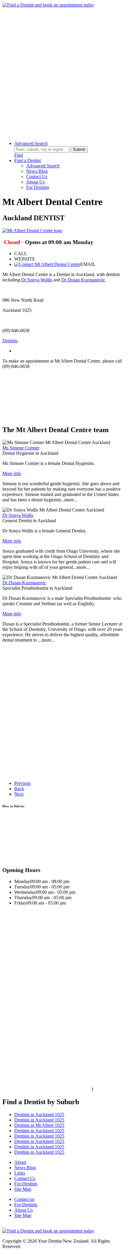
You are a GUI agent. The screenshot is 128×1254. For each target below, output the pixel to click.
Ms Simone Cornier (20, 447)
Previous (22, 783)
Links (19, 1173)
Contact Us (36, 176)
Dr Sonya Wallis (36, 279)
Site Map (22, 1189)
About (20, 1162)
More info (11, 473)
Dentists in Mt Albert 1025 (39, 1125)
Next (19, 794)
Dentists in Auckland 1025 (39, 1114)
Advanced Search (31, 143)
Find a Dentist (27, 160)
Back (19, 788)
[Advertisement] (64, 72)
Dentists (10, 340)
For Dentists (37, 187)
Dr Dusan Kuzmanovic (83, 279)
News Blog (37, 171)
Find (18, 155)
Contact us (24, 1199)
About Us (35, 181)
